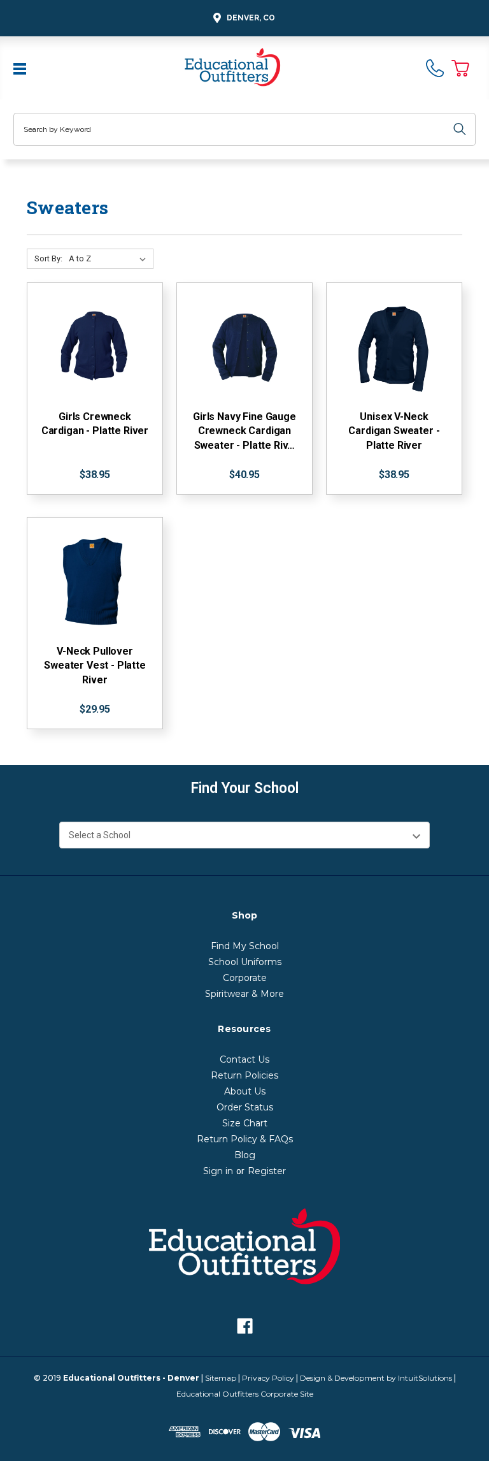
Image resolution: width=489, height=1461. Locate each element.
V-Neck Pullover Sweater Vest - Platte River (95, 665)
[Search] (460, 129)
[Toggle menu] (21, 67)
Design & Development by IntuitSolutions (376, 1378)
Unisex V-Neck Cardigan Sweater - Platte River (393, 431)
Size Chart (244, 1123)
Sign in (218, 1171)
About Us (245, 1091)
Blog (244, 1155)
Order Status (244, 1107)
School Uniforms (244, 962)
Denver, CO (251, 17)
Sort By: (48, 258)
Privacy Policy (268, 1378)
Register (267, 1171)
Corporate (245, 978)
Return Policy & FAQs (245, 1139)
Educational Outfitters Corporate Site (244, 1394)
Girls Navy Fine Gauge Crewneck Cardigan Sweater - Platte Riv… (244, 431)
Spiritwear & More (244, 993)
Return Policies (244, 1075)
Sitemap (220, 1378)
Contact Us (244, 1059)
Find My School (245, 946)
